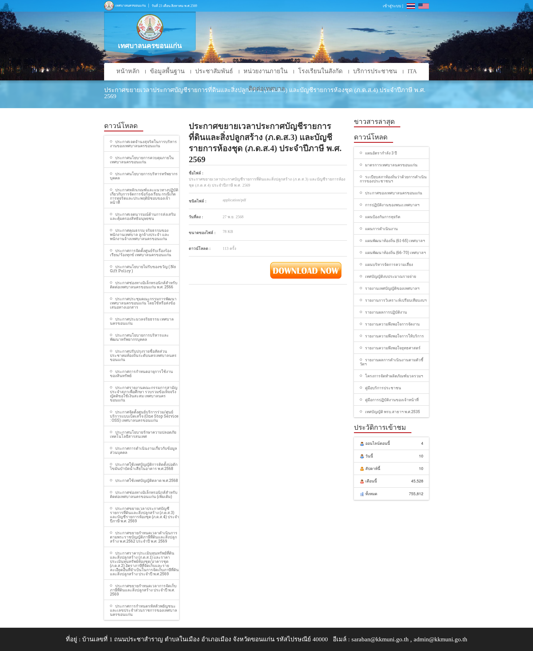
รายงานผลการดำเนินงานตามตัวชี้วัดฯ (391, 362)
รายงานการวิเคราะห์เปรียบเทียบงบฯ (396, 300)
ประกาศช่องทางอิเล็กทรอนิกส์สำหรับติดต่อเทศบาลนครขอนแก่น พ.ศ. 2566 (143, 284)
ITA (412, 71)
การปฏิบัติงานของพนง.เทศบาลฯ (392, 204)
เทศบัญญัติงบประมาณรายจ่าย (390, 276)
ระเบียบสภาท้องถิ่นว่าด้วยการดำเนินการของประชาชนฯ (393, 179)
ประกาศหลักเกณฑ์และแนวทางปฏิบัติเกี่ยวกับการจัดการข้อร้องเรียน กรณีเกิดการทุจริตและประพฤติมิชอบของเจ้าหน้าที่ (144, 196)
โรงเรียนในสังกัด (320, 71)
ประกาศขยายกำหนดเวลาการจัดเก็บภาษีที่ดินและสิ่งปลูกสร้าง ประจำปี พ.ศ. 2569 (143, 590)
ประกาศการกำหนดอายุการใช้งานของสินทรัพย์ (141, 373)
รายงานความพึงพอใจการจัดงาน (392, 324)
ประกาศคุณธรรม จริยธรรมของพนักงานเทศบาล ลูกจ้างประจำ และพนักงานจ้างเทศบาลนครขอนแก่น (139, 234)
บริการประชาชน (375, 71)
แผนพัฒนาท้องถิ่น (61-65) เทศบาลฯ (395, 240)
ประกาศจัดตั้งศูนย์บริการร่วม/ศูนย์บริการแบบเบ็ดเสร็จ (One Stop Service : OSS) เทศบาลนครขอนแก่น (144, 416)
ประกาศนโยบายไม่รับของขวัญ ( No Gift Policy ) (143, 268)
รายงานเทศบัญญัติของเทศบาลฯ (392, 288)
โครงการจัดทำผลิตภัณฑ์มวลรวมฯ (394, 375)
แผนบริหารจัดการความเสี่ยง (389, 264)
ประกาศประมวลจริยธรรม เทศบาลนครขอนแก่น (142, 321)
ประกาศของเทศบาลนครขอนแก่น (393, 192)
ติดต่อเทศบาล (266, 88)
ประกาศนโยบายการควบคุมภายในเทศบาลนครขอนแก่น (142, 159)
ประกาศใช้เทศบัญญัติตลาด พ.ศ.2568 (146, 480)
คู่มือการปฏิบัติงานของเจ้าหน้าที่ (392, 399)
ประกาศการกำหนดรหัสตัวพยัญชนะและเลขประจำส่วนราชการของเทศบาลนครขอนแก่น (143, 610)
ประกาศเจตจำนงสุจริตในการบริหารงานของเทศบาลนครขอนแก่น (143, 143)
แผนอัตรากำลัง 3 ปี (381, 153)
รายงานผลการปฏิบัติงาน (386, 312)
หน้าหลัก (127, 71)
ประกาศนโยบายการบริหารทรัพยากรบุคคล (144, 175)
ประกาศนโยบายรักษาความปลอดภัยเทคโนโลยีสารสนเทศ (143, 434)
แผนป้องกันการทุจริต (382, 216)
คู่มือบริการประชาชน (383, 387)
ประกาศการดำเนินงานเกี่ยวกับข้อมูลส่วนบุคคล (143, 450)
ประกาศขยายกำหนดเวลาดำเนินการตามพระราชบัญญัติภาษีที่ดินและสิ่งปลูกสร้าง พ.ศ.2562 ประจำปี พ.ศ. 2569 (143, 537)
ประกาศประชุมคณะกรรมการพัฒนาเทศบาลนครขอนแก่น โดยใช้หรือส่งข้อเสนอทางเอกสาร (143, 303)
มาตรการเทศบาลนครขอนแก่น (391, 164)
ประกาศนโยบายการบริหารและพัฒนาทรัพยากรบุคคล (139, 337)
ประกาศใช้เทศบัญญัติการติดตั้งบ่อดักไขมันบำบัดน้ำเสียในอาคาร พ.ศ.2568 (143, 466)
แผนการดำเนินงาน (381, 228)
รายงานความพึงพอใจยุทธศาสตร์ (393, 347)
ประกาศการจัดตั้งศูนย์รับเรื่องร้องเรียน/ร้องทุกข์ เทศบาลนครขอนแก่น (140, 252)
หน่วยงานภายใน (265, 71)
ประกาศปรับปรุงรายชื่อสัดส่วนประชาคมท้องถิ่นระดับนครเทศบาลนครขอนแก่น (143, 355)
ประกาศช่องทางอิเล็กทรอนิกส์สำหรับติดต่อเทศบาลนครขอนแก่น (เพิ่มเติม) (143, 494)
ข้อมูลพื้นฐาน (167, 71)
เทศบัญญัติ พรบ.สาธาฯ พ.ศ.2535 (392, 411)
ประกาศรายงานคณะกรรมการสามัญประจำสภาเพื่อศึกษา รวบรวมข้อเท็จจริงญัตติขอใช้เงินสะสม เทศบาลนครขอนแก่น (143, 394)
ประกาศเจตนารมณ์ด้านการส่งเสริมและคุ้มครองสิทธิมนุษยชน (143, 216)
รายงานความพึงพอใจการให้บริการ (394, 336)
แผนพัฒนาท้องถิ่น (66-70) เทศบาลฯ (395, 252)
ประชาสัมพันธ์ (214, 71)
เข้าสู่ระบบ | (393, 5)
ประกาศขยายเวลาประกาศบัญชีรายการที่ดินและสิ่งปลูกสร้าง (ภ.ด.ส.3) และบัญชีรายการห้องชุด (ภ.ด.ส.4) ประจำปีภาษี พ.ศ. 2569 (144, 514)
